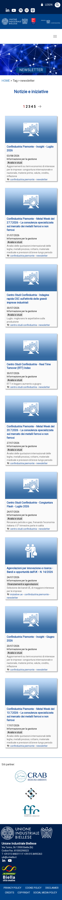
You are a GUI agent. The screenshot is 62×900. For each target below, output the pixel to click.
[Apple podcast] (33, 10)
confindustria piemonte (22, 179)
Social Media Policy (45, 892)
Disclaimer (52, 887)
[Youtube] (13, 10)
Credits (9, 892)
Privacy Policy (12, 887)
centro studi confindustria (23, 325)
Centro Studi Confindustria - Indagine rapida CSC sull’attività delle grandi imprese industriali (28, 298)
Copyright (24, 892)
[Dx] (38, 106)
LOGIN (48, 4)
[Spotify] (20, 10)
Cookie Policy (33, 887)
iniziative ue (16, 594)
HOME (6, 80)
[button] (57, 4)
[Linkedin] (7, 10)
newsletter (42, 179)
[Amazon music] (27, 10)
